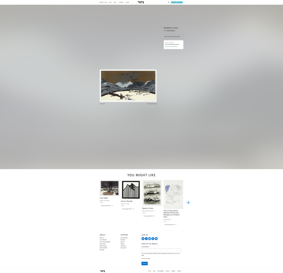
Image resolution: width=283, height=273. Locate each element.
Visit (110, 2)
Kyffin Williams (171, 30)
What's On (103, 2)
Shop (127, 2)
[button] (168, 2)
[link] (123, 155)
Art (115, 2)
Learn (121, 2)
